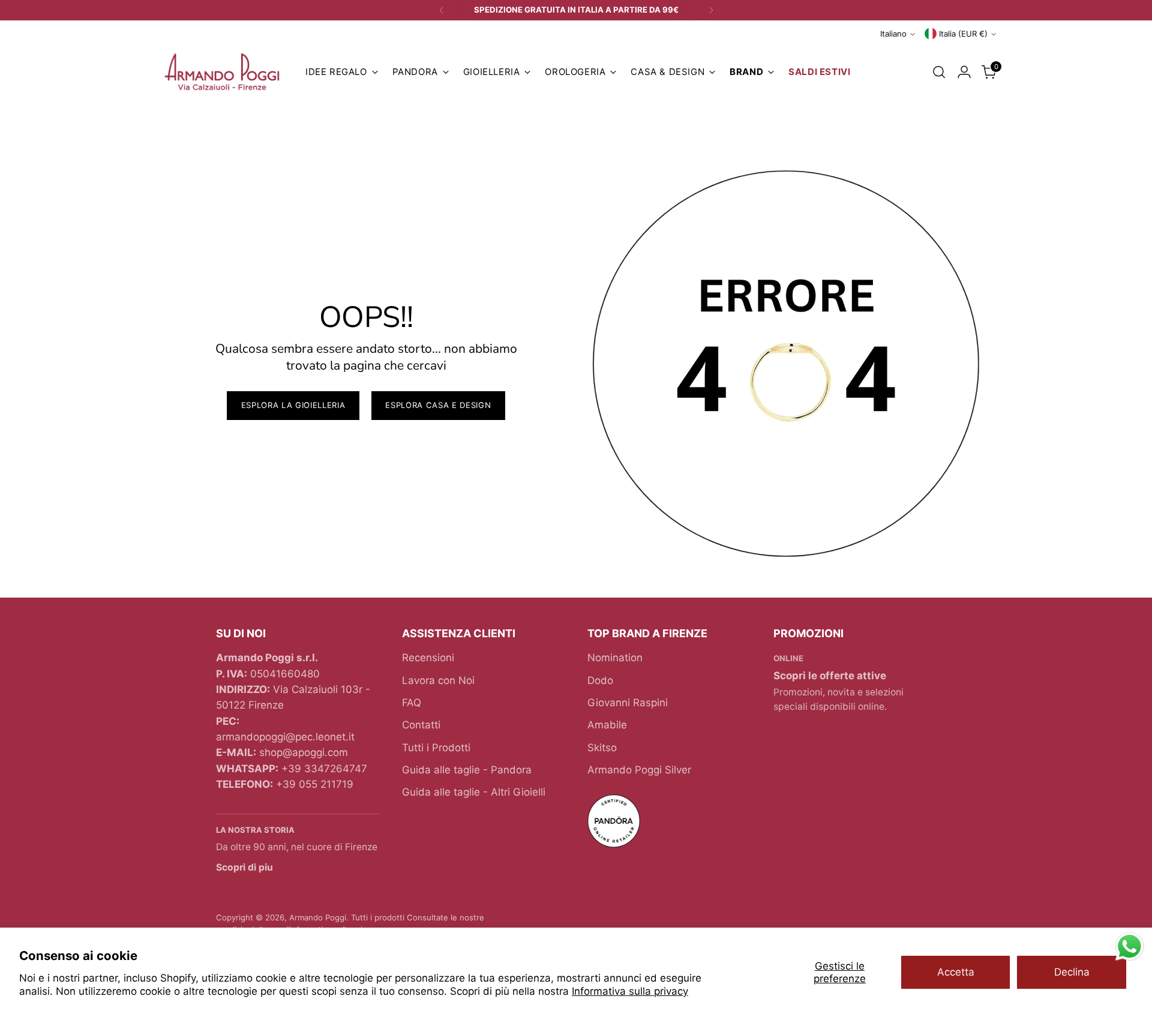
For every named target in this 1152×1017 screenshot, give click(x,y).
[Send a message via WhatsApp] (1129, 946)
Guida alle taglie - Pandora (467, 770)
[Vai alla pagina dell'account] (964, 72)
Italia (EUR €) (963, 33)
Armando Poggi (317, 917)
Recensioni (428, 658)
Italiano (893, 33)
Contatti (421, 725)
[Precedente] (441, 10)
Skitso (602, 748)
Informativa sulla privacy (630, 991)
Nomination (615, 658)
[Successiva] (711, 10)
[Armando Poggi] (222, 72)
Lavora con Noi (438, 680)
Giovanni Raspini (627, 703)
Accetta (955, 972)
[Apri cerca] (939, 72)
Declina (1072, 972)
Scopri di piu (244, 867)
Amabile (607, 725)
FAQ (411, 703)
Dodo (600, 680)
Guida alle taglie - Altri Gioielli (473, 792)
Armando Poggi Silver (639, 770)
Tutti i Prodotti (436, 748)
